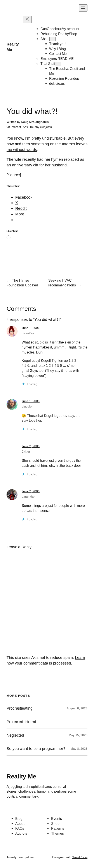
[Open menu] (83, 8)
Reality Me (21, 776)
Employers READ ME (57, 59)
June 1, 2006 (31, 328)
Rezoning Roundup (64, 78)
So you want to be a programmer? (36, 748)
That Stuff (47, 64)
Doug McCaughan (33, 121)
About (45, 39)
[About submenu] (52, 39)
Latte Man (28, 496)
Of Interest (14, 127)
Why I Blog (57, 49)
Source (14, 175)
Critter (26, 451)
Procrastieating (20, 708)
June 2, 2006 (31, 446)
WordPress (79, 857)
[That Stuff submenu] (58, 64)
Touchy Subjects (41, 127)
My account (70, 29)
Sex (25, 127)
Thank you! (57, 44)
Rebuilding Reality (54, 34)
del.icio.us (57, 83)
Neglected (15, 735)
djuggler (27, 406)
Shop (73, 34)
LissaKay (28, 333)
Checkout (54, 29)
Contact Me (58, 54)
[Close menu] (27, 19)
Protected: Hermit (22, 722)
